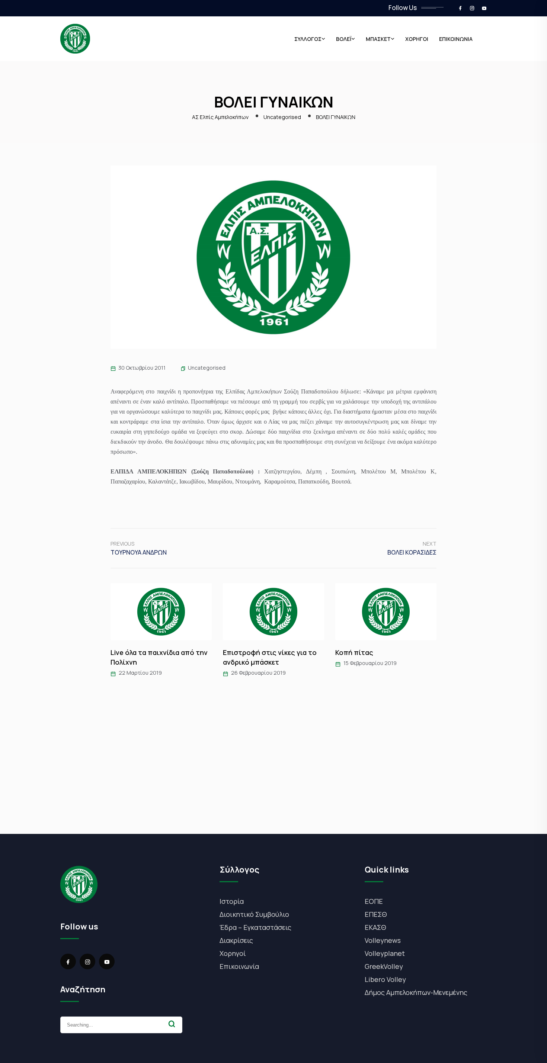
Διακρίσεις (236, 940)
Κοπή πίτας (354, 652)
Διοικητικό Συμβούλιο (254, 914)
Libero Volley (385, 979)
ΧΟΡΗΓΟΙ (416, 38)
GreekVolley (384, 966)
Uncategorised (206, 367)
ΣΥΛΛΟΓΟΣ (308, 38)
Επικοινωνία (239, 966)
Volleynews (383, 940)
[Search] (171, 1024)
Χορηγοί (233, 953)
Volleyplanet (385, 953)
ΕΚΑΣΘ (375, 927)
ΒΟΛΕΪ (343, 38)
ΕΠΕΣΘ (376, 914)
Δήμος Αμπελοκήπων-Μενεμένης (416, 992)
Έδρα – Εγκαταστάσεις (255, 927)
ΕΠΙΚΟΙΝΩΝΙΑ (456, 38)
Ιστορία (232, 901)
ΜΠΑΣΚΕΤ (378, 38)
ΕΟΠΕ (374, 901)
